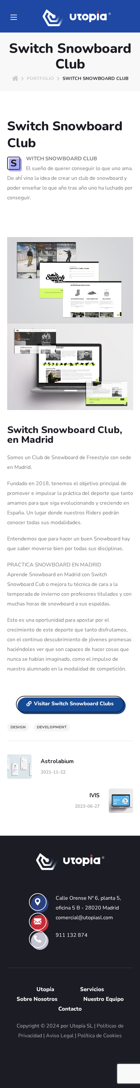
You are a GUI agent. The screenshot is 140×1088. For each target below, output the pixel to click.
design (18, 727)
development (52, 727)
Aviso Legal (60, 1035)
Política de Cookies (99, 1035)
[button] (70, 704)
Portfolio (40, 78)
